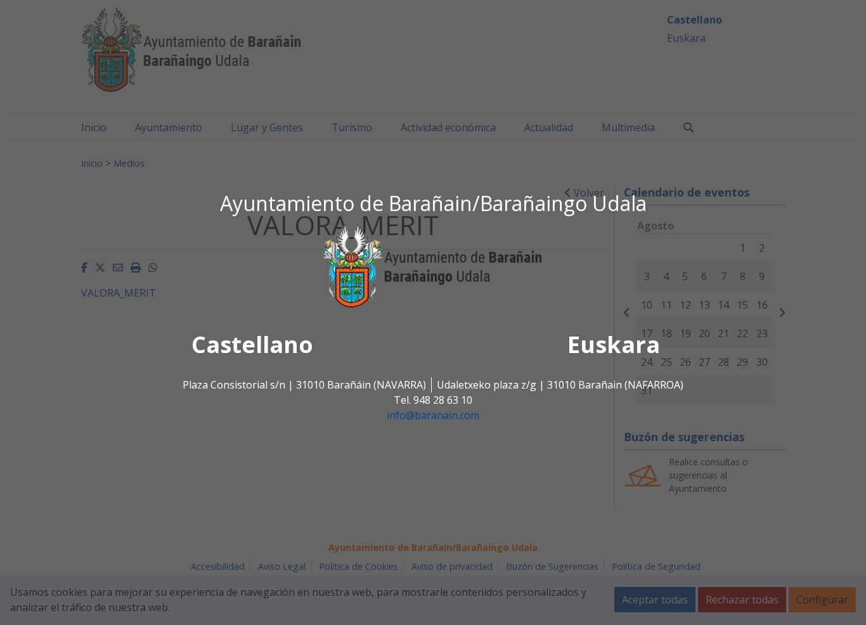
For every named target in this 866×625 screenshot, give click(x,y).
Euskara (613, 345)
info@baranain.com (433, 416)
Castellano (252, 345)
